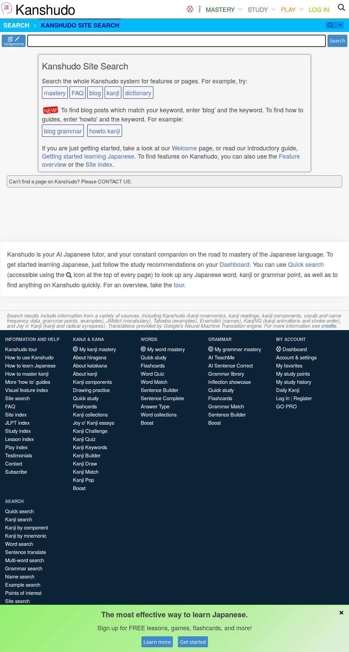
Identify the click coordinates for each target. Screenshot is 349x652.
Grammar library (226, 373)
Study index (18, 430)
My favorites (289, 365)
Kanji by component (26, 527)
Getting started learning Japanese (88, 155)
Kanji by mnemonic (25, 535)
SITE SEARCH (80, 25)
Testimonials (18, 455)
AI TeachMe (221, 357)
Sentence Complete (162, 398)
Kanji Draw (85, 463)
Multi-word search (24, 560)
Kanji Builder (87, 455)
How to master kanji (26, 373)
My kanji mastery (97, 349)
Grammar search (23, 568)
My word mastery (165, 349)
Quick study (85, 398)
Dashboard (234, 264)
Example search (22, 584)
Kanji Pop (83, 479)
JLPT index (17, 422)
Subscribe (16, 471)
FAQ (78, 92)
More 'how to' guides (27, 381)
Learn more (157, 641)
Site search (17, 398)
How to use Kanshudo (29, 357)
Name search (19, 576)
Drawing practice (91, 389)
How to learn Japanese (30, 365)
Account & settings (296, 357)
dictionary (138, 92)
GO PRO (286, 406)
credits (328, 325)
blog (95, 92)
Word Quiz (152, 373)
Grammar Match (226, 406)
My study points (293, 373)
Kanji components (92, 381)
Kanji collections (90, 414)
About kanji (85, 373)
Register (302, 398)
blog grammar (63, 130)
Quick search (306, 264)
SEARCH (16, 25)
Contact (13, 463)
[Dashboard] (190, 9)
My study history (293, 381)
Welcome (184, 147)
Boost (79, 487)
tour (179, 284)
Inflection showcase (229, 381)
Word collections (159, 414)
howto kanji (104, 130)
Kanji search (18, 519)
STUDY (258, 9)
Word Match (154, 381)
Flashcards (85, 406)
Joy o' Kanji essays (93, 422)
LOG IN (319, 9)
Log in (282, 398)
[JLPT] (199, 9)
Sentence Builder (159, 389)
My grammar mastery (237, 349)
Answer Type (155, 406)
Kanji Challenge (90, 430)
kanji (113, 92)
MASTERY (220, 9)
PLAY (288, 9)
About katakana (90, 365)
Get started (193, 641)
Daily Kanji (287, 389)
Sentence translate (25, 551)
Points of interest (23, 592)
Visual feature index (26, 389)
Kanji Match (85, 471)
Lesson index (19, 438)
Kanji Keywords (90, 447)
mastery (55, 92)
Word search (19, 543)
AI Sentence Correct (230, 365)
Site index (99, 164)
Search (337, 40)
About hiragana (89, 357)
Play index (16, 447)
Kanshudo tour (21, 349)
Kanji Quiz (84, 438)
